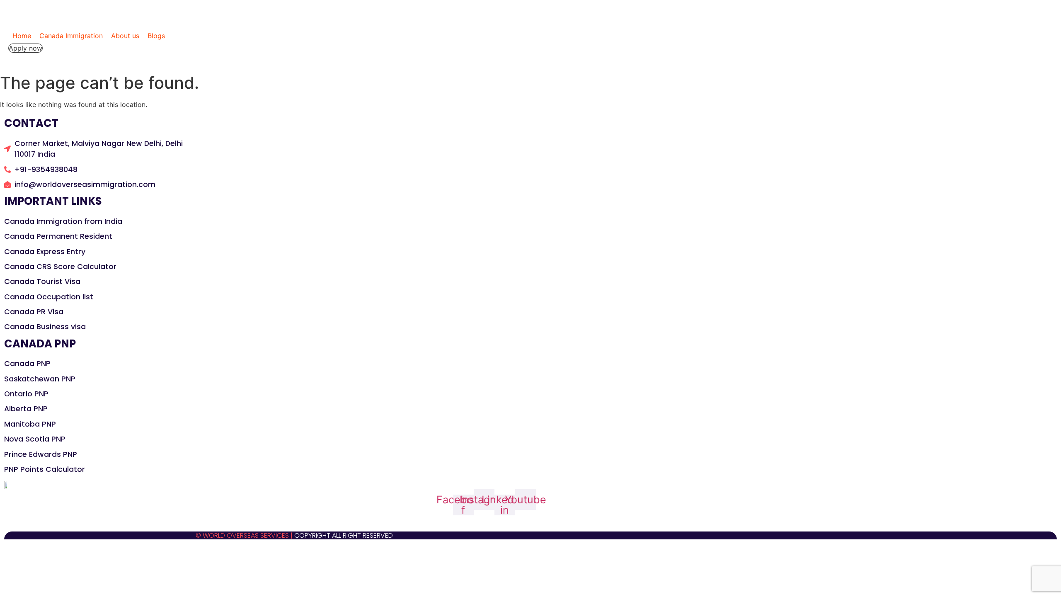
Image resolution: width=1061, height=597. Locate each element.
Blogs (156, 36)
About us (125, 36)
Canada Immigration (71, 36)
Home (21, 36)
